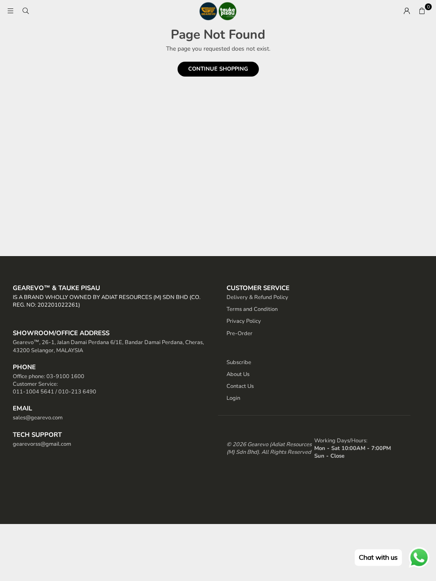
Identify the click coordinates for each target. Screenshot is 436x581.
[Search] (25, 11)
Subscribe (239, 362)
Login (233, 398)
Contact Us (240, 386)
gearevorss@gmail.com (42, 444)
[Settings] (406, 11)
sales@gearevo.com (38, 418)
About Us (238, 374)
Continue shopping (218, 69)
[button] (422, 11)
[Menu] (10, 11)
